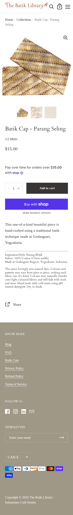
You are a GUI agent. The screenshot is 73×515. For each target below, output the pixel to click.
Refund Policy (14, 376)
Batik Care (12, 360)
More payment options (36, 213)
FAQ (8, 352)
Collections (24, 20)
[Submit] (61, 437)
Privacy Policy (14, 368)
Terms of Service (16, 384)
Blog (8, 344)
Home (9, 20)
